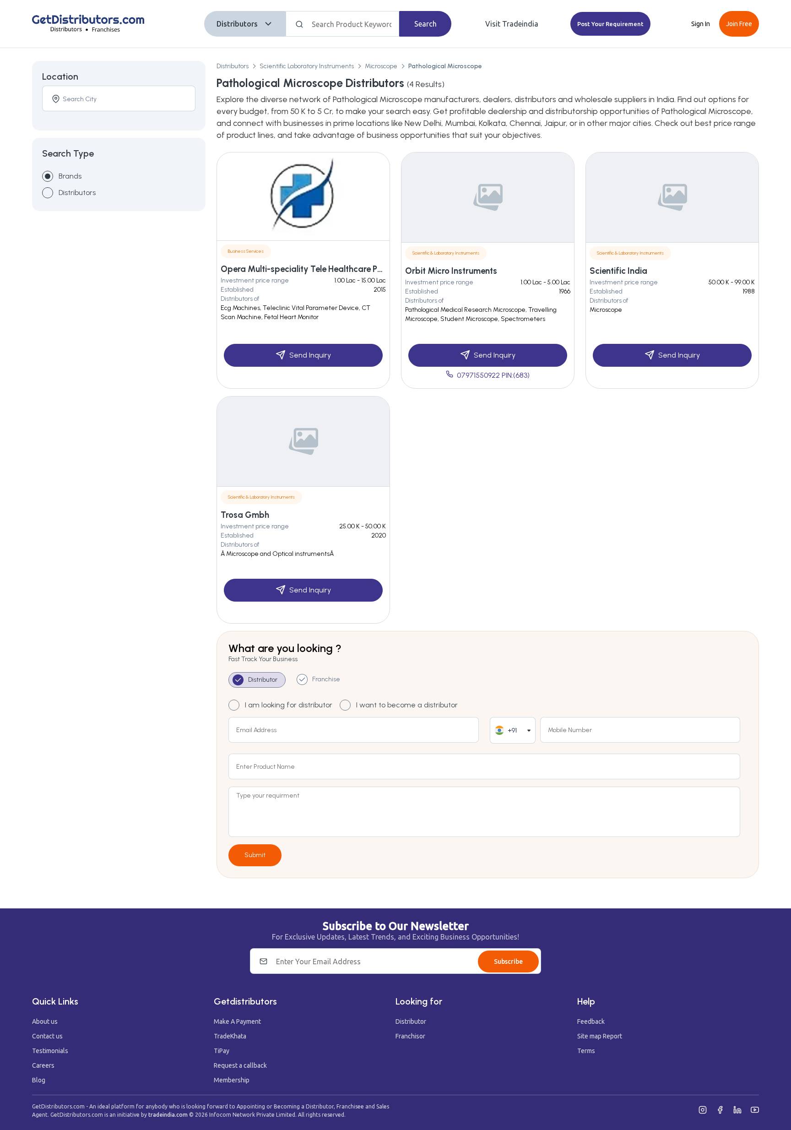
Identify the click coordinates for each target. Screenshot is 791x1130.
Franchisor (410, 1036)
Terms (586, 1050)
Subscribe (508, 961)
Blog (38, 1080)
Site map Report (599, 1036)
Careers (43, 1065)
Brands (70, 176)
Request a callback (240, 1065)
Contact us (47, 1036)
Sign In (700, 23)
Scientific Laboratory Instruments (307, 66)
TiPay (221, 1050)
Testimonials (50, 1050)
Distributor (411, 1021)
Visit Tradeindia (511, 24)
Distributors (237, 24)
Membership (231, 1080)
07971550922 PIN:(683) (493, 375)
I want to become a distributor (407, 705)
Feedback (591, 1021)
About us (45, 1021)
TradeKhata (230, 1036)
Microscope (381, 66)
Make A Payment (237, 1021)
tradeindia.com (168, 1115)
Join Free (739, 23)
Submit (254, 855)
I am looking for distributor (288, 705)
